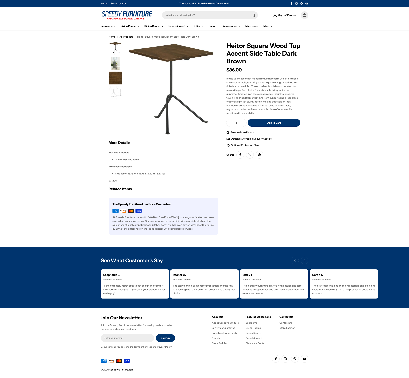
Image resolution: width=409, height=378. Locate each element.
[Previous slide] (295, 260)
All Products (126, 36)
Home (104, 3)
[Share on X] (250, 155)
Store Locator (118, 3)
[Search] (253, 15)
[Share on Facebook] (240, 155)
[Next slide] (304, 260)
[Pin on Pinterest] (259, 155)
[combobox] (210, 15)
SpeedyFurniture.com (121, 369)
